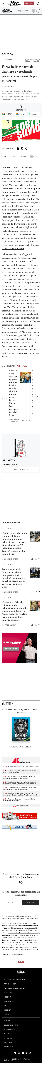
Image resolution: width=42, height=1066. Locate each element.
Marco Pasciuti (9, 625)
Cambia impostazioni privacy (15, 988)
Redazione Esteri (10, 559)
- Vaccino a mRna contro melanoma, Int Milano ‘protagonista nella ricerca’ (19, 799)
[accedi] (38, 3)
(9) (29, 420)
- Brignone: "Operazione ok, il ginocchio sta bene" (20, 767)
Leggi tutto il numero (20, 747)
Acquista (20, 469)
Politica (7, 54)
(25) (38, 559)
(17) (39, 592)
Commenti (9, 149)
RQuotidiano (8, 86)
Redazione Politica (14, 420)
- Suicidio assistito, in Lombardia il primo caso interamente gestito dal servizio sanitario (19, 777)
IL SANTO (9, 460)
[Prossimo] (37, 396)
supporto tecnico (8, 954)
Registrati (30, 902)
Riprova (21, 962)
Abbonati (29, 3)
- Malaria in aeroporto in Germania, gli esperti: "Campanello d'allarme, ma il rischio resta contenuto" (19, 783)
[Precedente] (4, 396)
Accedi (11, 902)
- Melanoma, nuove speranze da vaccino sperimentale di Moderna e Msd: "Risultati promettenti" (20, 794)
